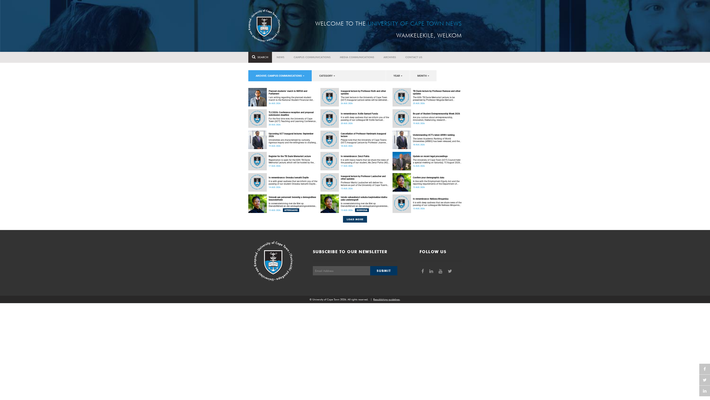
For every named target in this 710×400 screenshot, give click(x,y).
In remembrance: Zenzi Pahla (355, 156)
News (280, 57)
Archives (389, 57)
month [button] (422, 75)
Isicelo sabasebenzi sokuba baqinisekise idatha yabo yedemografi (364, 198)
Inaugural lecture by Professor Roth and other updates (363, 92)
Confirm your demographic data (428, 177)
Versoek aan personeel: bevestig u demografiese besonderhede (292, 198)
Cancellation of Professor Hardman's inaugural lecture (363, 135)
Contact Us (413, 57)
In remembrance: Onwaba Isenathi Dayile (289, 177)
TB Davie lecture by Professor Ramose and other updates (436, 92)
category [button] (326, 75)
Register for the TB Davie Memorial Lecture (290, 156)
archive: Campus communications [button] (279, 75)
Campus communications (312, 57)
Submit (384, 271)
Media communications (357, 57)
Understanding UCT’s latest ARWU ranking (434, 135)
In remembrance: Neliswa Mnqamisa (430, 199)
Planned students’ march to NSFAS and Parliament (288, 92)
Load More (355, 219)
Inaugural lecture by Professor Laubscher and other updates (363, 177)
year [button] (396, 75)
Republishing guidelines (386, 299)
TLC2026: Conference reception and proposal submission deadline (291, 113)
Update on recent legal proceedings (430, 156)
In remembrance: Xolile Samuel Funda (359, 113)
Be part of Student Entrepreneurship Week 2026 (436, 113)
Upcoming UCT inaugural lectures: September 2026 (291, 135)
